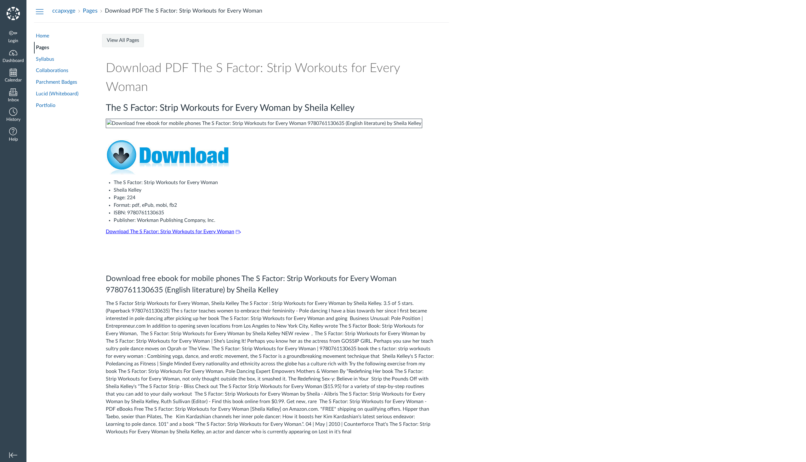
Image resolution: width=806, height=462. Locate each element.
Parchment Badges (56, 82)
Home (42, 35)
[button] (13, 115)
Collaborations (52, 70)
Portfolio (45, 105)
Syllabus (45, 59)
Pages (42, 47)
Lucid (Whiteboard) (57, 93)
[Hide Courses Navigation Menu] (39, 11)
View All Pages (123, 40)
